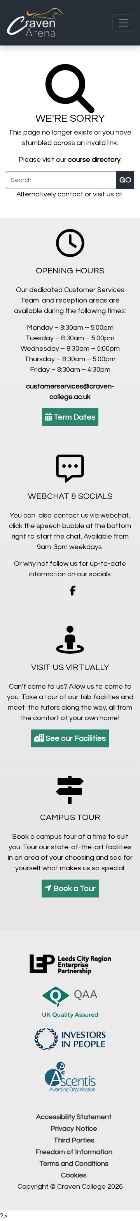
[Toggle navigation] (123, 22)
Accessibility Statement (74, 1117)
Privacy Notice (74, 1128)
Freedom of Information (73, 1152)
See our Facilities (75, 738)
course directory (94, 159)
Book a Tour (74, 888)
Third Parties (74, 1140)
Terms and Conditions (73, 1163)
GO (125, 180)
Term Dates (73, 417)
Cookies (74, 1175)
